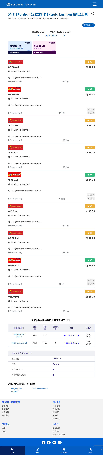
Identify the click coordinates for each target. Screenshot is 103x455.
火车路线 (56, 418)
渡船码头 (56, 412)
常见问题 (5, 412)
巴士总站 (56, 409)
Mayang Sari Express (19, 335)
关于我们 (5, 406)
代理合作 (56, 431)
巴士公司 (56, 406)
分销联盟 (56, 428)
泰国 (3, 428)
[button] (20, 47)
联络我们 (5, 409)
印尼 (3, 431)
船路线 (55, 415)
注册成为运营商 (59, 434)
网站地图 (5, 415)
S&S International (19, 343)
